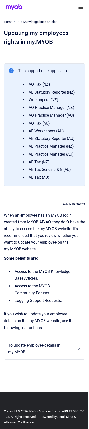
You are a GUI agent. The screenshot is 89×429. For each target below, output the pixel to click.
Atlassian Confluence (21, 422)
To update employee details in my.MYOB (34, 348)
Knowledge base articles (40, 22)
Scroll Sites (71, 417)
